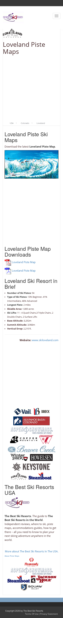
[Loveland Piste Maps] (18, 476)
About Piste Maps (12, 556)
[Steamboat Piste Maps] (40, 476)
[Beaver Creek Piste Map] (31, 448)
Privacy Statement (49, 613)
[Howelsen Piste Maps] (41, 457)
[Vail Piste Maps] (22, 411)
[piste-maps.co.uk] (13, 17)
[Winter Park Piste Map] (19, 457)
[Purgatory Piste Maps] (46, 439)
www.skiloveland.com (45, 340)
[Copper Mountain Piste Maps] (23, 439)
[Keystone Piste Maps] (31, 466)
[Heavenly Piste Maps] (31, 561)
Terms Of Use (31, 613)
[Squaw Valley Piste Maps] (31, 587)
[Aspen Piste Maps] (31, 430)
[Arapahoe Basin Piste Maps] (31, 420)
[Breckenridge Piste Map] (41, 411)
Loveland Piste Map (24, 262)
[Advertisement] (31, 88)
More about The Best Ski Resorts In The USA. (31, 551)
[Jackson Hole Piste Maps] (43, 579)
